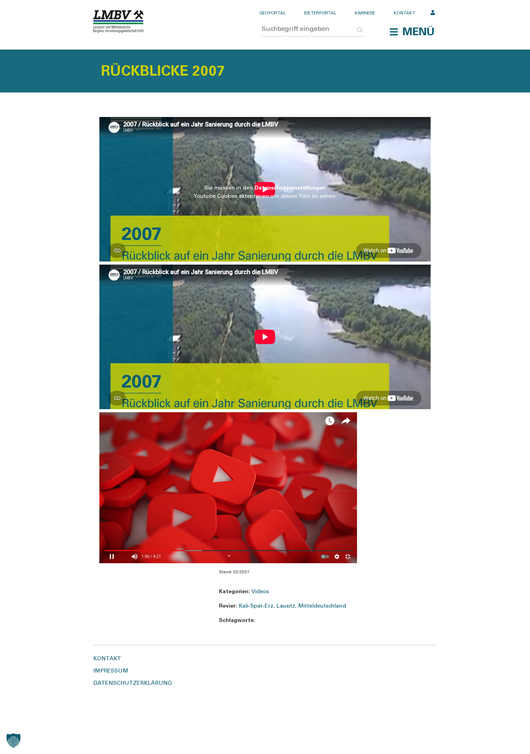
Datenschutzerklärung (132, 683)
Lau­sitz (285, 606)
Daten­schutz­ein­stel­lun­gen (290, 188)
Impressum (110, 671)
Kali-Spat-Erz (256, 606)
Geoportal (272, 13)
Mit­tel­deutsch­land (322, 606)
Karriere (365, 13)
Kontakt (404, 13)
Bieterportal (320, 13)
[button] (412, 32)
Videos (260, 592)
